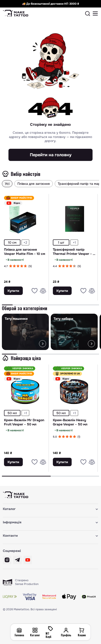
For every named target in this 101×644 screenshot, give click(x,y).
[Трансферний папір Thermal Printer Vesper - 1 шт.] (74, 219)
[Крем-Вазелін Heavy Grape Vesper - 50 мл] (74, 389)
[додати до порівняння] (43, 290)
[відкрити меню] (95, 13)
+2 (25, 242)
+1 (74, 242)
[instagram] (7, 560)
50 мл (12, 413)
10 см (12, 242)
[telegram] (17, 560)
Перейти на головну (50, 154)
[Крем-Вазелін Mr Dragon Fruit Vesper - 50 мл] (25, 389)
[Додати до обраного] (34, 290)
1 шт (61, 242)
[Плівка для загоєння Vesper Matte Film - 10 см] (25, 219)
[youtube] (28, 560)
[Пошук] (87, 13)
